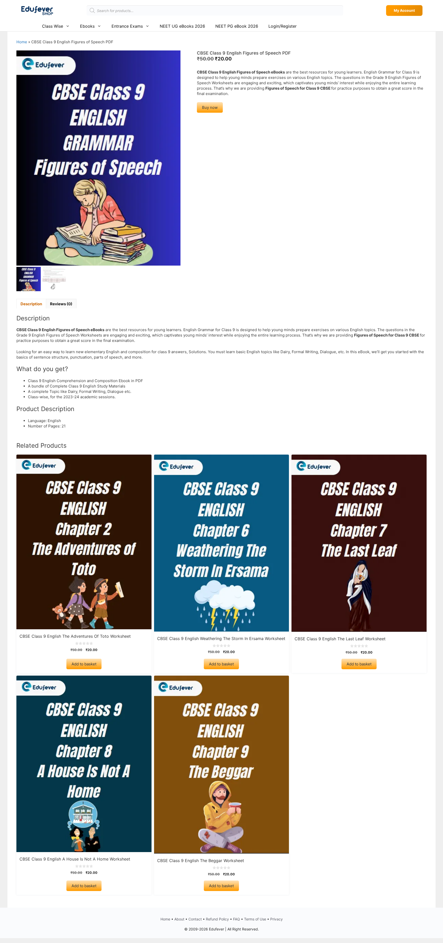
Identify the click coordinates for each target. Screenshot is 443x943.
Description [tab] (31, 303)
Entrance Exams (127, 26)
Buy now (210, 107)
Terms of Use (255, 919)
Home (21, 41)
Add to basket (84, 664)
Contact (195, 919)
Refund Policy (217, 919)
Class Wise (52, 26)
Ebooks (87, 26)
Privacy (276, 919)
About (179, 919)
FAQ (236, 919)
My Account (404, 10)
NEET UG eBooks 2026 (182, 26)
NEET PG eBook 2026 (236, 26)
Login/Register (282, 26)
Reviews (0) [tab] (61, 303)
